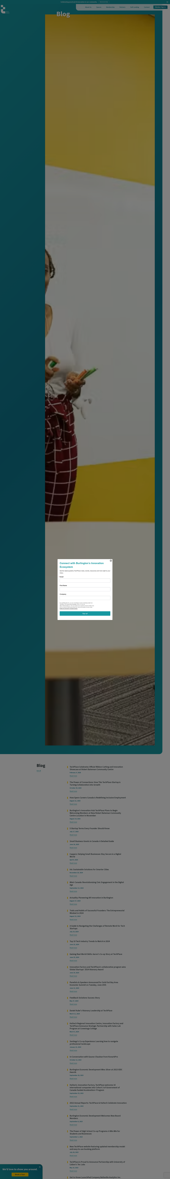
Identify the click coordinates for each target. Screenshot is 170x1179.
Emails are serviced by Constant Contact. (69, 608)
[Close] (111, 561)
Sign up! (85, 613)
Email (61, 576)
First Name (63, 585)
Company (63, 594)
